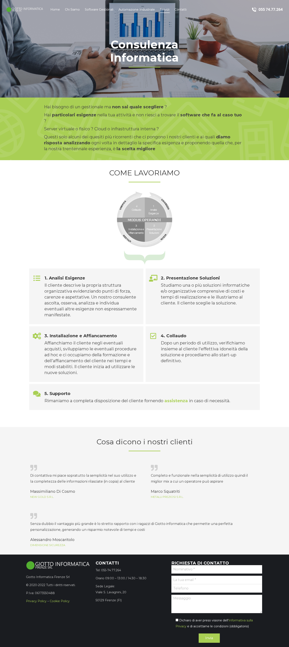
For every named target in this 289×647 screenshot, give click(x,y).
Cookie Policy (60, 601)
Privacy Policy (36, 601)
